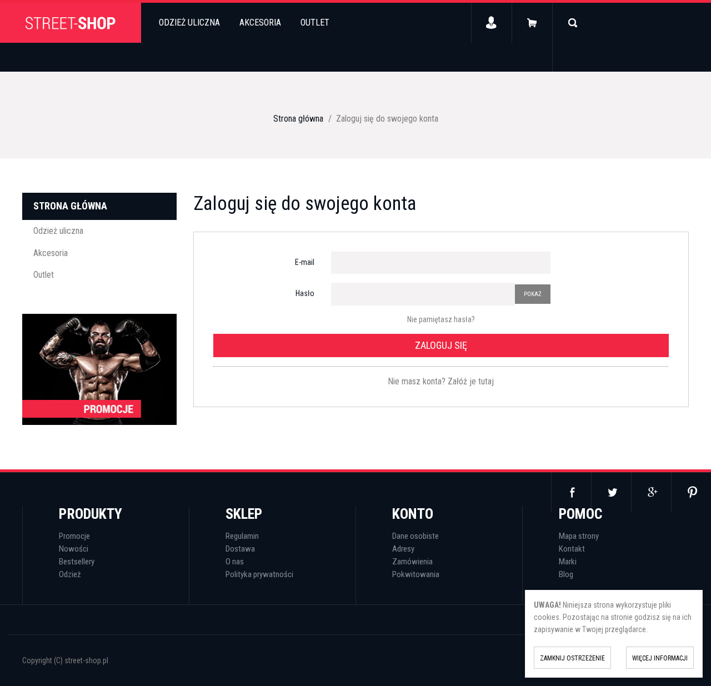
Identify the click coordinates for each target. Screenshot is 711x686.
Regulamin (242, 536)
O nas (235, 562)
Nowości (73, 549)
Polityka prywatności (259, 574)
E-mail (304, 262)
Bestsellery (76, 562)
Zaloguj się (441, 345)
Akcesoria (260, 22)
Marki (568, 562)
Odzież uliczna (189, 22)
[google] (651, 492)
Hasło (305, 293)
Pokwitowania (415, 574)
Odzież (70, 574)
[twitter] (611, 492)
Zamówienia (412, 562)
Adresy (403, 549)
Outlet (315, 22)
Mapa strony (579, 536)
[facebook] (571, 492)
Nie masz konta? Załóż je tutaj (441, 381)
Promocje (74, 536)
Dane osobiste (415, 536)
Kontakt (572, 549)
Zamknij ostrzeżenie (572, 658)
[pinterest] (691, 492)
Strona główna (70, 206)
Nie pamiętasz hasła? (441, 319)
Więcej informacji (660, 658)
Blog (566, 574)
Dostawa (240, 549)
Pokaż (533, 294)
